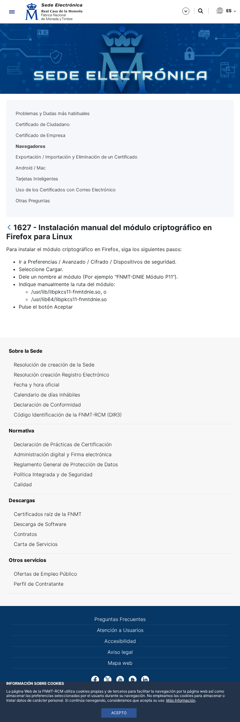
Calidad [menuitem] (23, 484)
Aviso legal (120, 652)
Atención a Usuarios (120, 630)
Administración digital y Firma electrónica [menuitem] (63, 454)
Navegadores (30, 146)
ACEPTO (119, 712)
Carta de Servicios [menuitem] (36, 544)
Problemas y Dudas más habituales (53, 113)
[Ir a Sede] (53, 12)
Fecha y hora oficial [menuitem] (36, 384)
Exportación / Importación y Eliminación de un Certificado (77, 157)
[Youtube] (120, 679)
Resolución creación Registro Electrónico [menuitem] (61, 374)
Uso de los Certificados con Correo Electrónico (66, 190)
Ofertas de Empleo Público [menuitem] (45, 574)
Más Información (180, 700)
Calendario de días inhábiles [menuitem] (47, 394)
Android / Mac (31, 168)
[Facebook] (95, 679)
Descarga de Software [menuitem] (40, 524)
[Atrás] (9, 227)
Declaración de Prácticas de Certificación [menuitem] (63, 444)
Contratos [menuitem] (25, 534)
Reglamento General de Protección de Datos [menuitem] (66, 464)
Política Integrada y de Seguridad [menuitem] (53, 474)
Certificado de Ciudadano (43, 124)
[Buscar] (200, 11)
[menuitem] (120, 351)
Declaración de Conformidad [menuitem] (47, 404)
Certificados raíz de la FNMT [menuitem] (48, 514)
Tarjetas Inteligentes (37, 179)
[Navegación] (12, 12)
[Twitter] (108, 679)
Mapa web (120, 663)
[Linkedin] (145, 679)
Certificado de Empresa (40, 135)
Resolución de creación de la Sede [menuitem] (54, 364)
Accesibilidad (120, 641)
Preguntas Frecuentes (120, 619)
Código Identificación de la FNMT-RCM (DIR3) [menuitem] (68, 414)
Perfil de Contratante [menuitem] (38, 584)
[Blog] (133, 679)
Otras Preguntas (33, 201)
